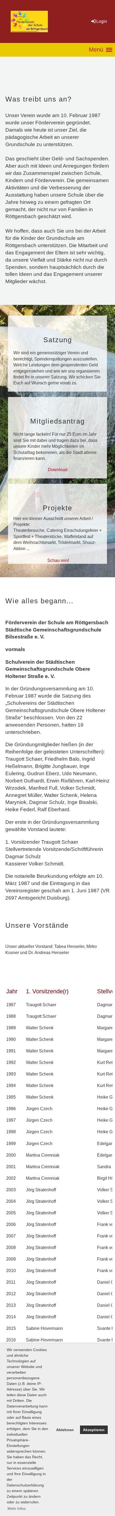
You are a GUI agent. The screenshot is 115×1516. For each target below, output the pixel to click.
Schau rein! (58, 560)
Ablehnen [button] (65, 1430)
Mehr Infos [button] (16, 1508)
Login (101, 21)
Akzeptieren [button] (94, 1430)
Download (57, 469)
